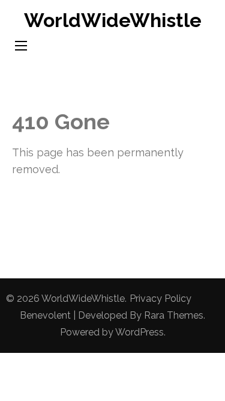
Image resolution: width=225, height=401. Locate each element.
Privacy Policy (160, 298)
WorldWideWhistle (113, 20)
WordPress (139, 332)
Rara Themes (173, 315)
